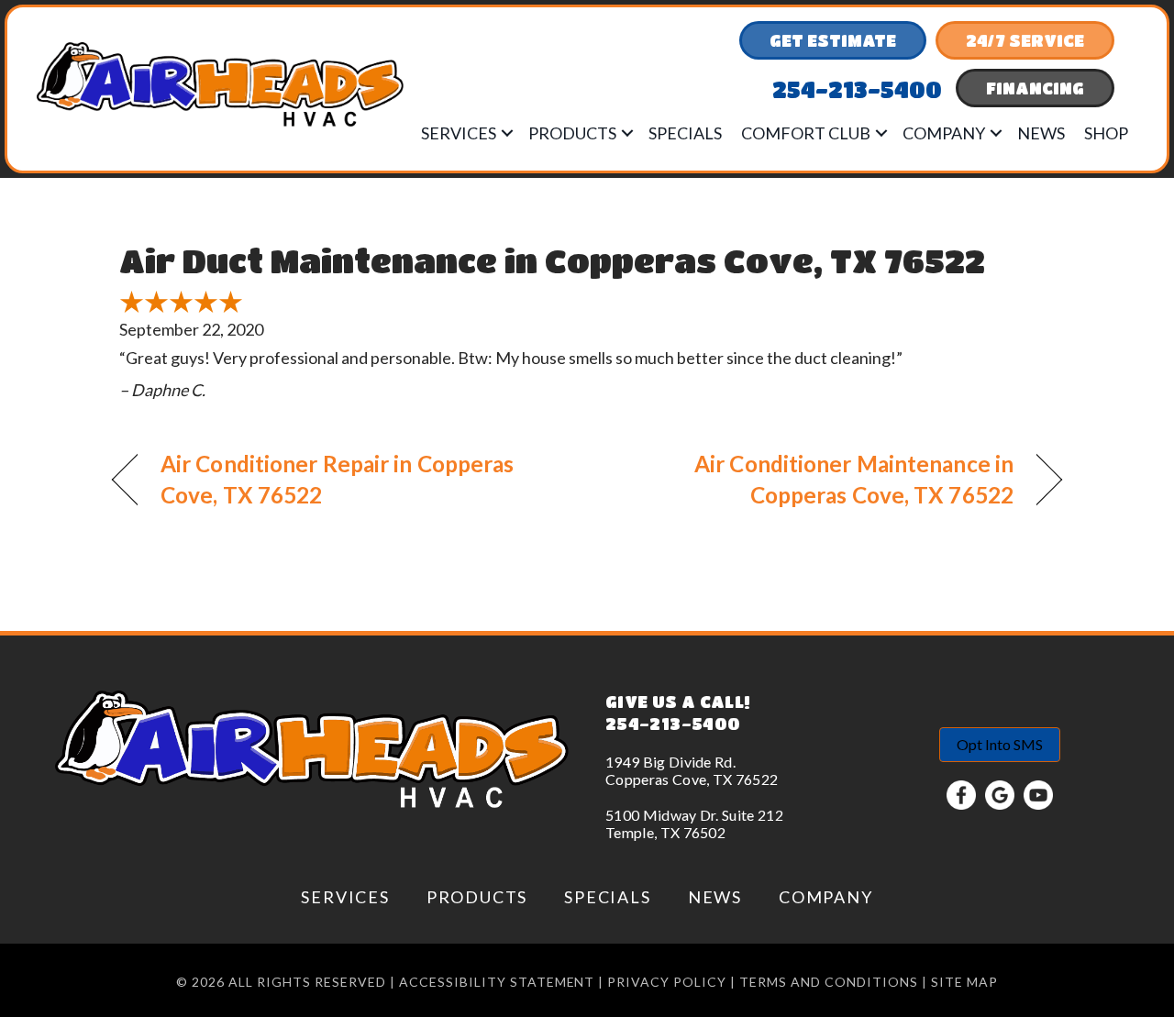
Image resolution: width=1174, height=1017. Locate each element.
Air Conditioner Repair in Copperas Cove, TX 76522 (337, 479)
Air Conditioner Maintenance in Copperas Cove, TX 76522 (814, 479)
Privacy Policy (666, 981)
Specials (685, 133)
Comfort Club (805, 133)
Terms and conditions (828, 981)
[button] (507, 133)
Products (572, 133)
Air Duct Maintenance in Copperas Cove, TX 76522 (552, 260)
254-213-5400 (672, 723)
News (1041, 133)
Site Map (964, 981)
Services (458, 133)
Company (944, 133)
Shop (1106, 133)
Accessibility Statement (497, 981)
